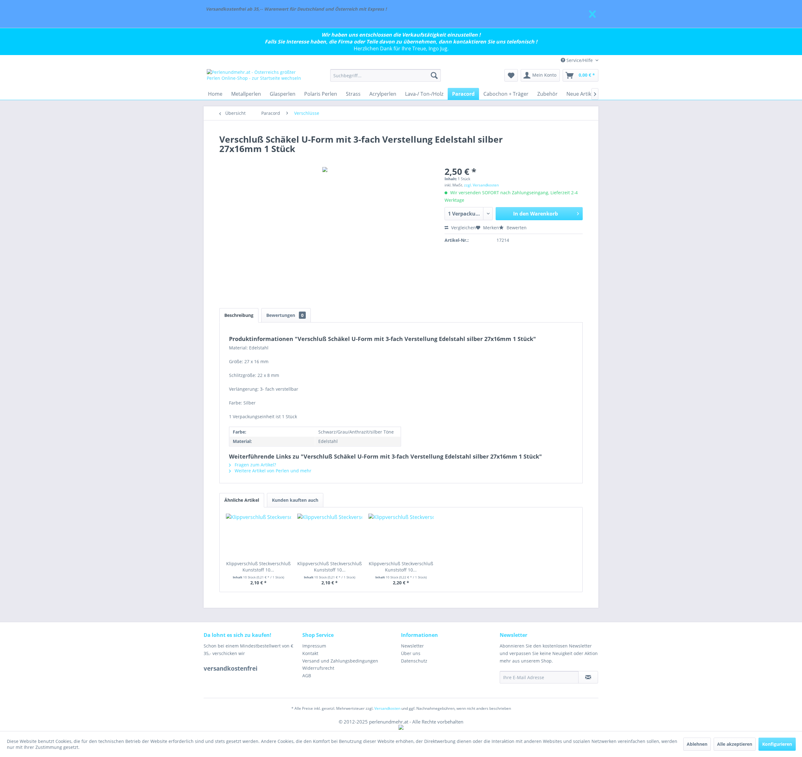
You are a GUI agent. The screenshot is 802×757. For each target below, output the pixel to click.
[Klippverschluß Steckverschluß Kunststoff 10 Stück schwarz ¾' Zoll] (401, 535)
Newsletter (412, 646)
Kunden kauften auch (295, 500)
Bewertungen (285, 315)
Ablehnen (697, 744)
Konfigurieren (777, 744)
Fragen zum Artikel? (254, 465)
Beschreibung (238, 315)
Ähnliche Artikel (241, 500)
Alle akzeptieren (734, 744)
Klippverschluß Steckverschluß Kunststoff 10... (258, 567)
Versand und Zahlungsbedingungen (340, 661)
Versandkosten (387, 708)
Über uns (410, 653)
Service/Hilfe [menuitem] (579, 60)
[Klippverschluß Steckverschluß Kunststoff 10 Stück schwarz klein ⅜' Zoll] (258, 535)
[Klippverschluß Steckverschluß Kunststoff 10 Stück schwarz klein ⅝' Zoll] (329, 535)
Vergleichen (463, 228)
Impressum (314, 646)
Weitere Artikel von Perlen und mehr (272, 471)
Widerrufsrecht (318, 668)
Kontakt (310, 653)
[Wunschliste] (511, 75)
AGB (306, 675)
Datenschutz (414, 661)
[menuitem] (385, 75)
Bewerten (516, 228)
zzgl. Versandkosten (481, 185)
